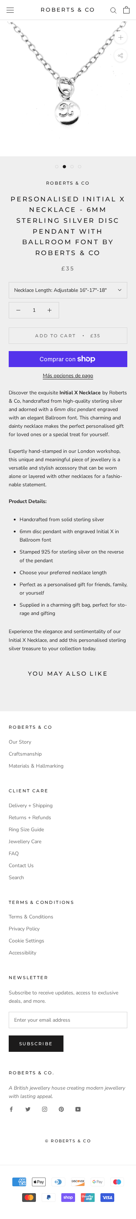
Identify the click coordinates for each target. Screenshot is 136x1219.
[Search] (113, 10)
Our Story (20, 742)
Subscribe (36, 1043)
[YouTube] (78, 1109)
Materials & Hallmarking (36, 766)
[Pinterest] (61, 1109)
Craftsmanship (25, 754)
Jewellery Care (25, 841)
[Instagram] (44, 1109)
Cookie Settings (26, 940)
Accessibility (22, 952)
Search (16, 877)
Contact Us (21, 865)
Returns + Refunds (30, 817)
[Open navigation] (10, 10)
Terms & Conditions (31, 916)
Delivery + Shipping (31, 805)
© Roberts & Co (68, 1140)
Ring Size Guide (26, 829)
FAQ (14, 853)
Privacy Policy (24, 928)
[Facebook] (11, 1109)
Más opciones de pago (68, 375)
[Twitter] (27, 1109)
